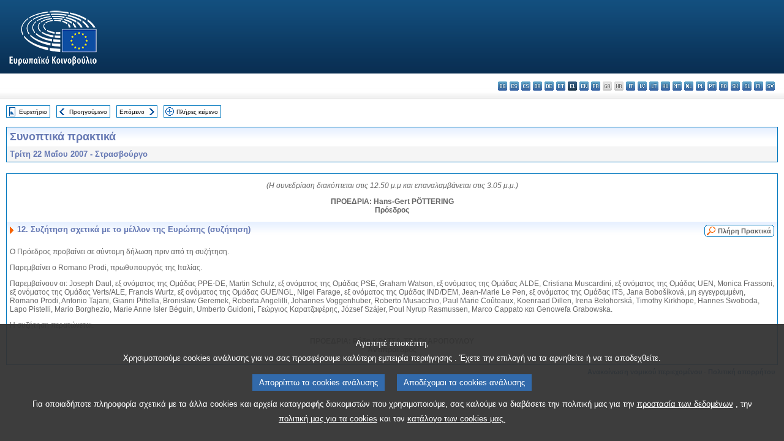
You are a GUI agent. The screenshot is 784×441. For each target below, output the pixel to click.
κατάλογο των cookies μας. (456, 418)
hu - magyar (665, 86)
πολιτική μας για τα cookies (328, 418)
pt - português (712, 86)
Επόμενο (132, 111)
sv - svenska (770, 86)
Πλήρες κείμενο (197, 111)
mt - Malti (677, 86)
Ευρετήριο (33, 111)
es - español (514, 86)
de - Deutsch (549, 86)
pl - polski (700, 86)
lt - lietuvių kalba (653, 86)
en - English (584, 86)
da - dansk (537, 86)
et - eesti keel (560, 86)
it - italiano (630, 86)
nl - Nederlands (688, 86)
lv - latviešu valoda (642, 86)
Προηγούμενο (88, 111)
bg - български (502, 86)
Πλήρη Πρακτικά (744, 231)
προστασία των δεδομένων (685, 404)
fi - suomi (758, 86)
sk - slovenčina (735, 86)
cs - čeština (525, 86)
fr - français (595, 86)
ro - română (723, 86)
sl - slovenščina (747, 86)
